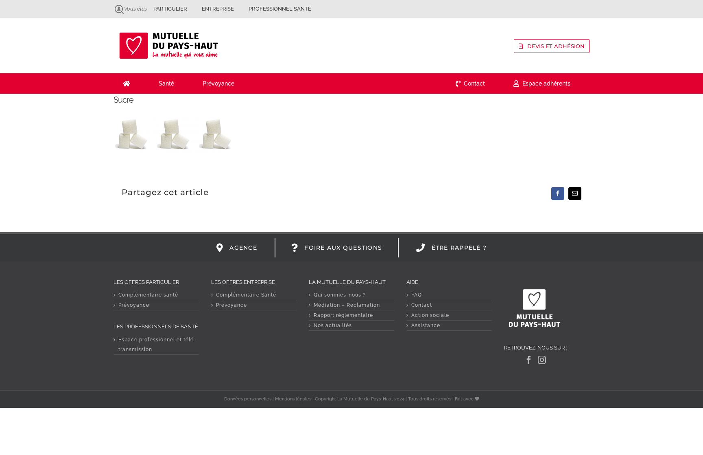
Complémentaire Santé (246, 295)
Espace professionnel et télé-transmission (157, 344)
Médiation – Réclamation (347, 305)
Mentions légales (293, 399)
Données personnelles (247, 399)
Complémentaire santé (148, 295)
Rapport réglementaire (343, 315)
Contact (421, 305)
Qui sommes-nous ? (340, 295)
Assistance (425, 325)
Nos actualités (333, 325)
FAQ (416, 295)
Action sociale (430, 315)
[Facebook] (529, 360)
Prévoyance (133, 305)
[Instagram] (542, 360)
